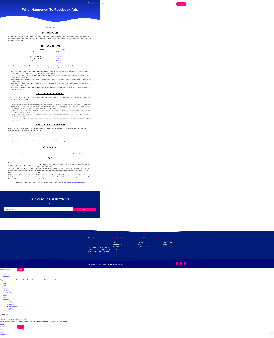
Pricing (143, 4)
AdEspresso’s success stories (19, 135)
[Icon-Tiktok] (185, 263)
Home (121, 4)
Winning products (10, 309)
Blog (7, 311)
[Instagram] (181, 263)
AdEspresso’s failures (17, 137)
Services (135, 4)
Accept (2, 324)
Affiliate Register (13, 306)
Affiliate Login (12, 304)
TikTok (7, 290)
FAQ (150, 4)
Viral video (8, 292)
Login (127, 4)
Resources (158, 4)
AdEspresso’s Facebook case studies (21, 141)
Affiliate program (10, 302)
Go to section (59, 52)
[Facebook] (177, 263)
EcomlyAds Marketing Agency (74, 182)
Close (1, 317)
